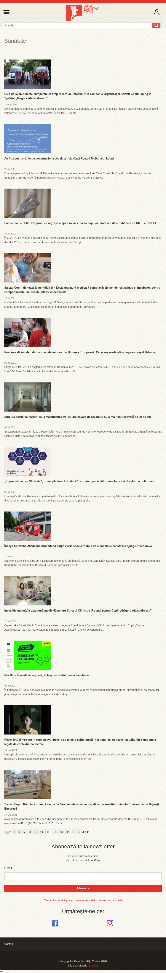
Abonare (83, 888)
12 (54, 832)
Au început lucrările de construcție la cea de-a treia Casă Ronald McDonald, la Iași (59, 158)
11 (48, 832)
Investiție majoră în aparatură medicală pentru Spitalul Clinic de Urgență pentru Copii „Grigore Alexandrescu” (78, 610)
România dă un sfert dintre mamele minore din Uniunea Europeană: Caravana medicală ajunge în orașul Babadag (80, 352)
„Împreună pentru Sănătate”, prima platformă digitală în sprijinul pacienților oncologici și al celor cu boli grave (79, 481)
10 (41, 832)
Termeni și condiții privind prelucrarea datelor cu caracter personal (83, 900)
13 (61, 832)
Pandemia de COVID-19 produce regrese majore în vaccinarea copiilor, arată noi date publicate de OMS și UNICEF (80, 223)
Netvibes (93, 965)
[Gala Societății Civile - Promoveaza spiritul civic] (83, 20)
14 (68, 832)
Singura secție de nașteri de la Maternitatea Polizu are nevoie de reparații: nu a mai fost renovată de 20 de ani (77, 416)
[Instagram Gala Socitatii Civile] (110, 926)
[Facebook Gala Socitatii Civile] (55, 926)
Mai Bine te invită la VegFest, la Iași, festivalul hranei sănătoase (46, 675)
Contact (8, 943)
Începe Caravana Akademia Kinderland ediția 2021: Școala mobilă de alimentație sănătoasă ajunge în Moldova (78, 546)
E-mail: (8, 868)
